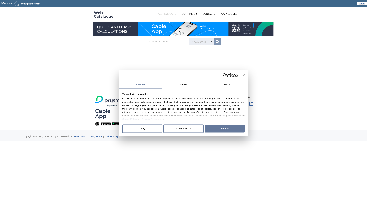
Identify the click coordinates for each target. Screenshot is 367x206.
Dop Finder (189, 14)
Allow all (224, 128)
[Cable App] (102, 114)
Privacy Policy (149, 119)
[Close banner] (244, 75)
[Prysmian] (183, 29)
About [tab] (226, 84)
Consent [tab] (140, 84)
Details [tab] (183, 84)
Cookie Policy (129, 119)
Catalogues (229, 14)
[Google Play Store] (117, 124)
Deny (142, 128)
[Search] (217, 41)
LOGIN (362, 3)
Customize (181, 128)
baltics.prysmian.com (30, 3)
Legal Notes (80, 136)
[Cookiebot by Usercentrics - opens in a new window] (225, 75)
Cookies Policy (111, 136)
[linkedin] (251, 103)
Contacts (209, 14)
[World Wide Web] (97, 124)
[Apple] (106, 124)
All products (167, 14)
